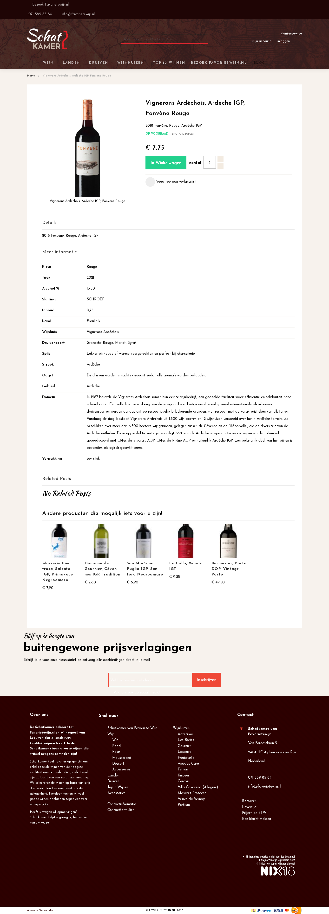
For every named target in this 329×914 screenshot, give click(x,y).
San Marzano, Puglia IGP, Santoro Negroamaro (145, 568)
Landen (113, 775)
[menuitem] (259, 62)
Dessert (118, 764)
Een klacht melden (256, 819)
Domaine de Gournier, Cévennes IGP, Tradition (102, 568)
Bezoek (50, 5)
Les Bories (186, 740)
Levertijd (249, 807)
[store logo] (47, 38)
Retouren (249, 801)
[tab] (168, 223)
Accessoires (121, 769)
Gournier (184, 746)
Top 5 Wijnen (117, 787)
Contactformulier (120, 810)
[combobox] (164, 39)
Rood (116, 746)
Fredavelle (186, 758)
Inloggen (283, 41)
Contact (245, 715)
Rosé (116, 752)
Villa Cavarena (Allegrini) (198, 787)
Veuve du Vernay (191, 799)
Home (31, 75)
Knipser (183, 775)
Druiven (113, 781)
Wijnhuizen (181, 728)
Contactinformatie (121, 804)
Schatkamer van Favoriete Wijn (132, 728)
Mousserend (121, 758)
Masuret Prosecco (192, 793)
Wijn (110, 734)
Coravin (184, 781)
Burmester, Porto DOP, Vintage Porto (229, 568)
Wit (115, 740)
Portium (184, 805)
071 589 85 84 (259, 778)
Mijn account (261, 41)
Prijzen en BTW (254, 813)
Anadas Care (188, 764)
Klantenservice (291, 33)
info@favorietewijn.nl (264, 787)
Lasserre (184, 752)
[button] (170, 182)
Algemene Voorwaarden (40, 910)
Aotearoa (185, 734)
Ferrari (183, 769)
